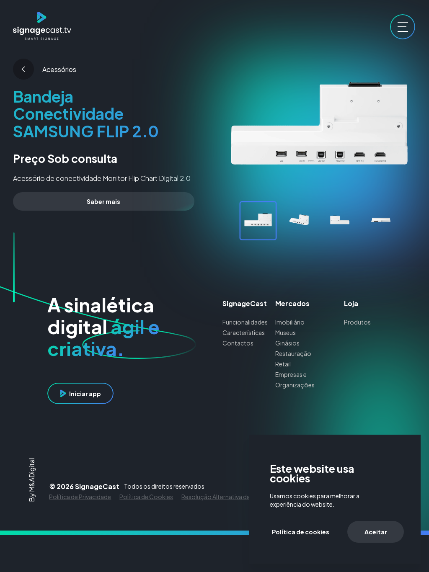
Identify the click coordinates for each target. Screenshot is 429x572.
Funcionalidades (245, 322)
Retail (283, 364)
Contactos (237, 343)
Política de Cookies (146, 496)
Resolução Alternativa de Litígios (226, 496)
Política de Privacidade (80, 496)
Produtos (357, 322)
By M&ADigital (31, 480)
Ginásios (287, 343)
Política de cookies (300, 532)
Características (243, 332)
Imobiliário (290, 322)
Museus (285, 332)
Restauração (293, 353)
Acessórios (59, 69)
